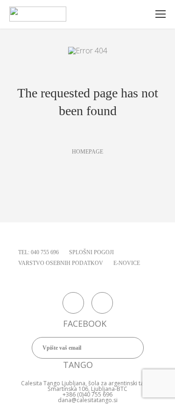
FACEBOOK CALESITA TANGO (73, 303)
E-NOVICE (126, 263)
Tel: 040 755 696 (38, 252)
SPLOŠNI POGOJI (91, 252)
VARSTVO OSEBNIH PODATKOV (60, 263)
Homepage (87, 151)
